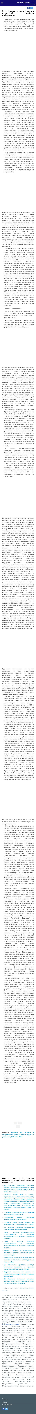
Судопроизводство (9, 1366)
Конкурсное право (9, 1335)
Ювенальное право (23, 1381)
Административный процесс (15, 1300)
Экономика (6, 1381)
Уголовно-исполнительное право (20, 1370)
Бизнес (12, 1308)
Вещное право (7, 1311)
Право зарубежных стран (14, 1355)
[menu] (2, 3)
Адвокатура (6, 1297)
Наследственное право (11, 1348)
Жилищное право (9, 1322)
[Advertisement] (18, 51)
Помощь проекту (23, 3)
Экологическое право (22, 1379)
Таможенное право (25, 1366)
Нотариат (28, 1348)
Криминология (25, 1339)
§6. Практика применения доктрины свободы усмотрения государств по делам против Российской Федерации (19, 1281)
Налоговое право (26, 1346)
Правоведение (28, 1357)
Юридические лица (27, 1386)
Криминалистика (8, 1339)
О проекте (5, 1399)
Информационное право (21, 1326)
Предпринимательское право (13, 1362)
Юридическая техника (10, 1386)
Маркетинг (6, 1342)
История (30, 1328)
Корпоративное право (21, 1337)
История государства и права (13, 1331)
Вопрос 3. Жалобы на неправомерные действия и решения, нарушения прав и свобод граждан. (19, 1253)
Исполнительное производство (13, 1328)
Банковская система (15, 1306)
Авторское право (13, 1295)
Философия (6, 1375)
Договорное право (26, 1319)
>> (34, 4)
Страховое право (22, 1364)
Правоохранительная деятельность (18, 1359)
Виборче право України (10, 1288)
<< (31, 4)
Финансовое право (23, 1375)
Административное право (22, 1297)
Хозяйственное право (10, 1377)
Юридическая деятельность (15, 1384)
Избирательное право (10, 1324)
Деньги (14, 1317)
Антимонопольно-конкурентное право (17, 1302)
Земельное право (25, 1322)
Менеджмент (27, 1344)
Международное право (11, 1344)
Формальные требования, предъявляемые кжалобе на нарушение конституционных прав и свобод (19, 1260)
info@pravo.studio (7, 1404)
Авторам (4, 1402)
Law (4, 1295)
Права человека (28, 1353)
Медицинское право (23, 1342)
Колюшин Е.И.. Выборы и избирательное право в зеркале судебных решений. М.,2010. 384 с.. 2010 (18, 1135)
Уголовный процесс (24, 1373)
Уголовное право (8, 1373)
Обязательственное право (12, 1350)
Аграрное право (27, 1295)
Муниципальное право (10, 1346)
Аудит (4, 1306)
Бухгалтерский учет (24, 1308)
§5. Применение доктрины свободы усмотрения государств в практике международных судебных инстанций (19, 1267)
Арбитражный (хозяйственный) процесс (17, 1304)
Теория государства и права (13, 1368)
